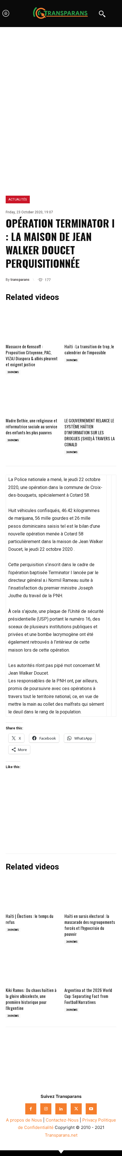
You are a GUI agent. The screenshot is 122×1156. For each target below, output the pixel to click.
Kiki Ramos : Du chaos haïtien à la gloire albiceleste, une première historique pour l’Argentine (31, 999)
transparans (20, 280)
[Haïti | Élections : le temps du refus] (32, 893)
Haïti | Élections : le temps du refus (29, 919)
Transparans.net (61, 1135)
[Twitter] (32, 1056)
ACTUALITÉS (18, 199)
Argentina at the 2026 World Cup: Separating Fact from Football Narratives (88, 996)
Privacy (89, 1120)
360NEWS (13, 372)
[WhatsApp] (51, 1056)
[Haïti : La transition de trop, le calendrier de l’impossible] (90, 324)
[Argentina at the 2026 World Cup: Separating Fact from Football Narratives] (90, 967)
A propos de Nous (24, 1120)
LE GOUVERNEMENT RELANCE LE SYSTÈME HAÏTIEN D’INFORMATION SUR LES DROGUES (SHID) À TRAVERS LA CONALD (89, 432)
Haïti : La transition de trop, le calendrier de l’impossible (89, 349)
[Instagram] (45, 1108)
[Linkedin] (70, 1056)
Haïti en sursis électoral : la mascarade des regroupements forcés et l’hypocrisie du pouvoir (89, 925)
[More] (89, 1056)
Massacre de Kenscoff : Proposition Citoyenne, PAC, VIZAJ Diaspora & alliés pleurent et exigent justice (32, 355)
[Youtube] (91, 1108)
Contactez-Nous (62, 1120)
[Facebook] (14, 1056)
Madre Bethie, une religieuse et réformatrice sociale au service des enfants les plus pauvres (31, 426)
